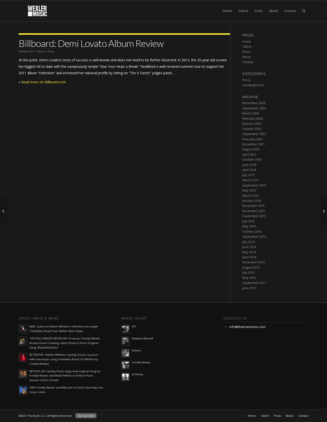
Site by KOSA (86, 415)
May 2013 (249, 278)
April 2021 (249, 154)
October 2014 (251, 231)
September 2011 (254, 283)
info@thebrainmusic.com (247, 327)
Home (227, 11)
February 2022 (252, 139)
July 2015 (248, 221)
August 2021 (251, 149)
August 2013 (251, 267)
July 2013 (248, 272)
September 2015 (254, 216)
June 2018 (249, 165)
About (273, 11)
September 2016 (254, 185)
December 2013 (253, 262)
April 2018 (249, 170)
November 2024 (253, 103)
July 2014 (248, 242)
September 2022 (254, 134)
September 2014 (254, 236)
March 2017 (250, 180)
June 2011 (249, 288)
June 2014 (249, 247)
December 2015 (253, 205)
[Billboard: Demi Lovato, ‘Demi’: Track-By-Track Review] (323, 211)
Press (258, 11)
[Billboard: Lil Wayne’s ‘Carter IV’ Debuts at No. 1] (3, 211)
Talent (243, 11)
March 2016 (250, 195)
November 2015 (253, 211)
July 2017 (248, 175)
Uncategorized (253, 85)
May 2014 (249, 252)
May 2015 (249, 226)
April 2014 (249, 257)
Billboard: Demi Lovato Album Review (91, 43)
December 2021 (253, 144)
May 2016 (249, 190)
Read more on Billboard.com (43, 82)
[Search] (303, 10)
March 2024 (250, 113)
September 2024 (254, 108)
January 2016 (251, 200)
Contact (290, 11)
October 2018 (251, 159)
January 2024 (251, 123)
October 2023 (251, 129)
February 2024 (252, 118)
